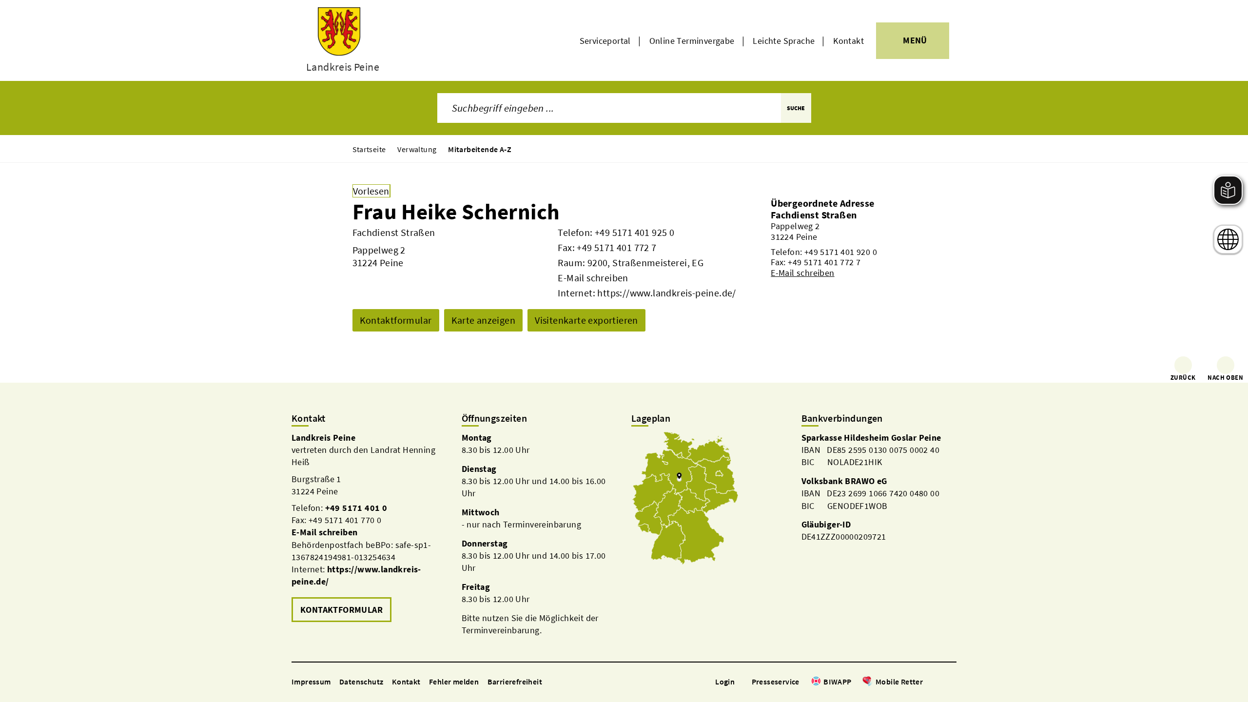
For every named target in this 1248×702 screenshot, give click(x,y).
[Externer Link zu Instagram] (940, 682)
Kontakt (848, 40)
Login (725, 681)
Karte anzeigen (483, 320)
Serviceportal (605, 40)
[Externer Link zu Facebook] (928, 682)
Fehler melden (454, 681)
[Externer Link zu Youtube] (951, 682)
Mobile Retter (899, 681)
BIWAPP (837, 681)
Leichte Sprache (784, 40)
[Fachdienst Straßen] (833, 243)
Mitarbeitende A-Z (479, 149)
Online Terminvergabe (692, 40)
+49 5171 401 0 (356, 507)
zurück (1182, 377)
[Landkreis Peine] (369, 528)
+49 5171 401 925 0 (634, 232)
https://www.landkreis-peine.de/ (666, 293)
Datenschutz (361, 681)
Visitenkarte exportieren (586, 320)
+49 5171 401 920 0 (840, 251)
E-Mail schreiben (593, 278)
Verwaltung (416, 149)
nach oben (1225, 377)
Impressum (311, 681)
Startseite (369, 149)
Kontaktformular (396, 320)
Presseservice (776, 681)
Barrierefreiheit (515, 681)
